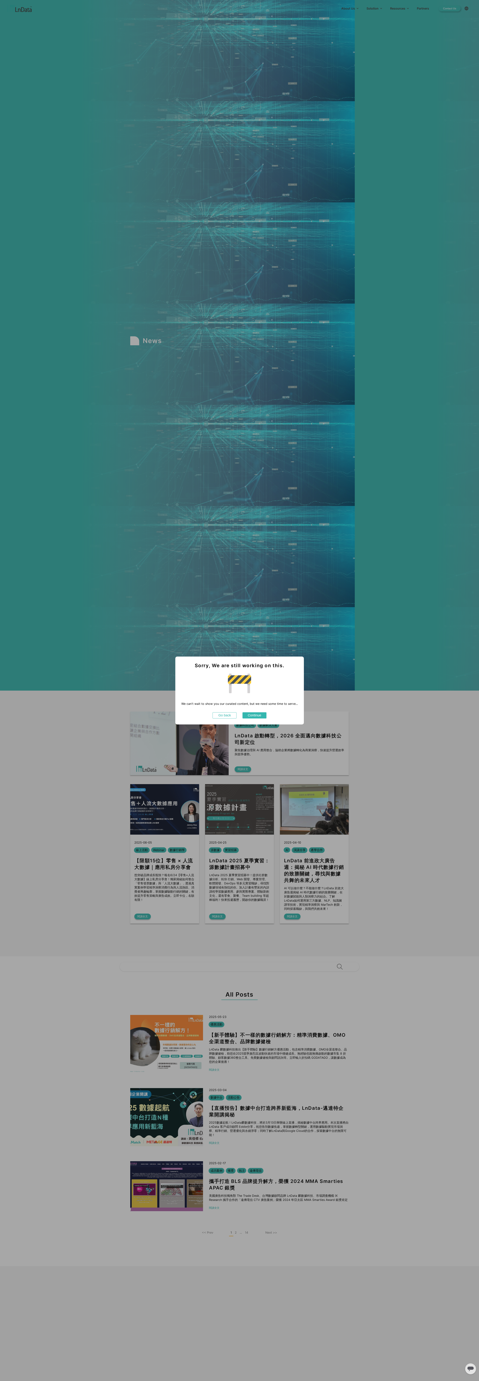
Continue (254, 715)
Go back (224, 715)
